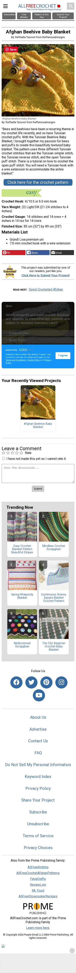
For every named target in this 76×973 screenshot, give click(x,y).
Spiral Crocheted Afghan (46, 289)
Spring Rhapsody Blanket (22, 596)
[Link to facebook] (16, 682)
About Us (38, 717)
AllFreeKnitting (38, 867)
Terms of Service (38, 835)
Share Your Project (38, 800)
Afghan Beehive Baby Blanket (38, 425)
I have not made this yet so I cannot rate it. (36, 459)
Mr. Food (38, 890)
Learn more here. (38, 928)
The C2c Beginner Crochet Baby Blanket (53, 646)
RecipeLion (38, 885)
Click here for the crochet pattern (37, 182)
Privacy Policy (38, 788)
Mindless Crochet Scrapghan (53, 547)
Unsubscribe (38, 823)
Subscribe (38, 812)
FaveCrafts (38, 879)
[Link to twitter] (31, 682)
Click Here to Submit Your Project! (45, 275)
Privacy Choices (38, 847)
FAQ (38, 752)
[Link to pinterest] (46, 682)
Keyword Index (38, 776)
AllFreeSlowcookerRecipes (38, 896)
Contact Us (38, 740)
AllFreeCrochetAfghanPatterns (38, 873)
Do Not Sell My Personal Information (38, 764)
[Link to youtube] (39, 695)
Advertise (38, 729)
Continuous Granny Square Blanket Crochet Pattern (53, 598)
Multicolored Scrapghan (22, 645)
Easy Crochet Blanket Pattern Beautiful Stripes (22, 549)
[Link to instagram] (61, 682)
